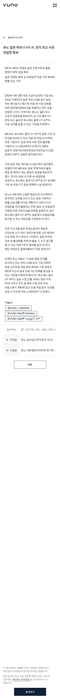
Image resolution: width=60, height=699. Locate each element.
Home (6, 14)
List (30, 364)
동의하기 (30, 692)
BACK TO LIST (15, 37)
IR (14, 14)
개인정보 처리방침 (20, 679)
